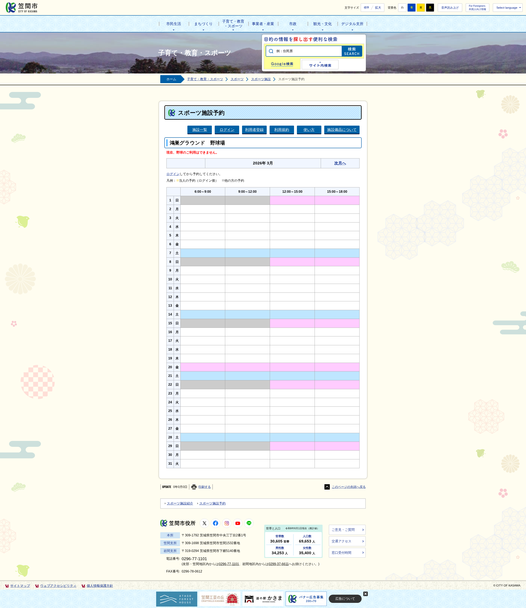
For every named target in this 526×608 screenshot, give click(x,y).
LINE (249, 523)
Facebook (215, 523)
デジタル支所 (352, 24)
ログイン (227, 129)
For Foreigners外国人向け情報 (477, 7)
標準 (366, 7)
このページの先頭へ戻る (349, 487)
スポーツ (237, 79)
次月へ (340, 163)
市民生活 (173, 24)
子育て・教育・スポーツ (233, 23)
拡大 (378, 7)
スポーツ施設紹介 (180, 503)
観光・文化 (322, 24)
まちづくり (203, 24)
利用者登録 (254, 129)
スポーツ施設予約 (212, 503)
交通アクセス (341, 541)
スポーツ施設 (261, 79)
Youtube (237, 523)
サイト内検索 (320, 64)
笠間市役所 (178, 523)
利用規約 (281, 129)
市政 (292, 24)
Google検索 (282, 63)
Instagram (226, 523)
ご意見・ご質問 (343, 529)
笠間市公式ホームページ (22, 7)
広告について (345, 598)
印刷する (204, 487)
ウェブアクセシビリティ (58, 585)
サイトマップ (20, 585)
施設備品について (342, 129)
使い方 (309, 129)
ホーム (171, 79)
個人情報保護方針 (100, 585)
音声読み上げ (450, 7)
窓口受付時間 (341, 552)
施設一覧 (199, 129)
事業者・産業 (263, 24)
